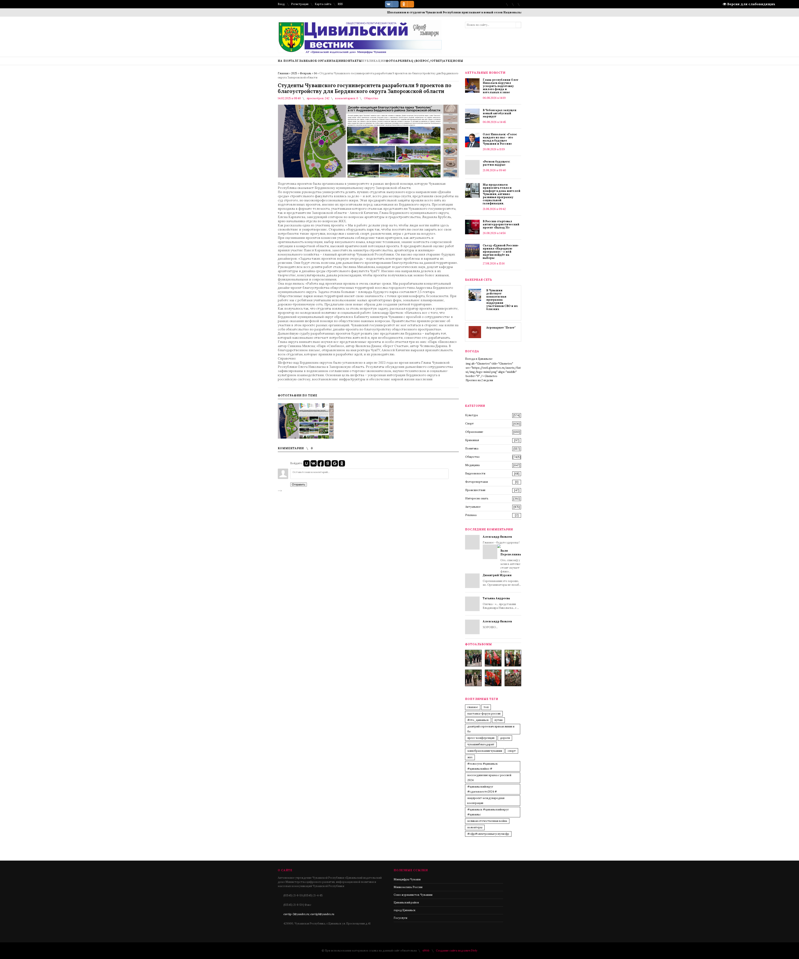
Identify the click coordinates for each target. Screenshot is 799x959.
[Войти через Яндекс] (328, 463)
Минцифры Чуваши (407, 879)
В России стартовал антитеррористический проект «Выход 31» (501, 224)
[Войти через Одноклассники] (342, 463)
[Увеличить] (306, 421)
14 (315, 73)
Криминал (472, 440)
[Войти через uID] (306, 463)
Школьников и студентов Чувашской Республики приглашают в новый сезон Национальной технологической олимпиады (448, 12)
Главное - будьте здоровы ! (502, 554)
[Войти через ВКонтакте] (313, 463)
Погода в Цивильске (479, 359)
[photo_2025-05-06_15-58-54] (493, 678)
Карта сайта (323, 4)
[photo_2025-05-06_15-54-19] (473, 658)
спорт (512, 751)
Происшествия (475, 490)
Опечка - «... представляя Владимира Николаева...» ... (501, 603)
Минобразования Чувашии (484, 751)
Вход (281, 4)
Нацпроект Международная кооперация (485, 800)
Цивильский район (406, 902)
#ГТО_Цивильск (478, 720)
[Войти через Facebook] (321, 463)
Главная (283, 73)
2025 (294, 73)
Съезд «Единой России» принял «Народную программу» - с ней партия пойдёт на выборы (501, 251)
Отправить (298, 484)
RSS (340, 4)
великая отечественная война (487, 821)
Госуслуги (400, 918)
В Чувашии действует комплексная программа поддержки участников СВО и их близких (502, 300)
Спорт (469, 423)
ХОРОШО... (497, 624)
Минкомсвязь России (408, 887)
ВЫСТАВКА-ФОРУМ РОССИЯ (483, 713)
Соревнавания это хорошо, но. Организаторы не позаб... (502, 580)
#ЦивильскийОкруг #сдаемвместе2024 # (482, 789)
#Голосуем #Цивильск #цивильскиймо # (482, 766)
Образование (474, 432)
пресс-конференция (480, 738)
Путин (498, 720)
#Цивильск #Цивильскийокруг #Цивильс (488, 812)
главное (472, 707)
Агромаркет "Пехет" (501, 327)
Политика (471, 448)
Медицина (472, 465)
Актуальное (473, 507)
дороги (505, 738)
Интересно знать (476, 498)
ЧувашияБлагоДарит (480, 744)
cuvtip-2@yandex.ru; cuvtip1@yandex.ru (308, 914)
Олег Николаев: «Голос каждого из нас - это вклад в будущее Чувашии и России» (500, 139)
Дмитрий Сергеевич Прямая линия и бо (490, 729)
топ (486, 707)
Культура (471, 415)
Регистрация (299, 4)
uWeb (426, 950)
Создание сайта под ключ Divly (456, 950)
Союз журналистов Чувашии (413, 895)
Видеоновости (475, 473)
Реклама (470, 515)
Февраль (305, 73)
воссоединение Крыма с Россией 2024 (489, 777)
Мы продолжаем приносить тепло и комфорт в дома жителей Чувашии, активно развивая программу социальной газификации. (501, 194)
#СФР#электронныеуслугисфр (488, 834)
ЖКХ (470, 757)
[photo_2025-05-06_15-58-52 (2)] (513, 658)
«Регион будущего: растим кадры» (496, 163)
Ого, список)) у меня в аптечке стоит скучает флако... (510, 561)
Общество (371, 98)
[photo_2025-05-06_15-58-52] (493, 658)
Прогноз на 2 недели (479, 380)
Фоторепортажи (476, 482)
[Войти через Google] (335, 463)
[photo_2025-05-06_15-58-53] (473, 678)
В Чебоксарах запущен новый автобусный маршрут (499, 113)
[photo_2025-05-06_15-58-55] (513, 678)
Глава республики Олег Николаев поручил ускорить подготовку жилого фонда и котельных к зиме (500, 86)
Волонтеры (474, 827)
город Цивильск (405, 910)
